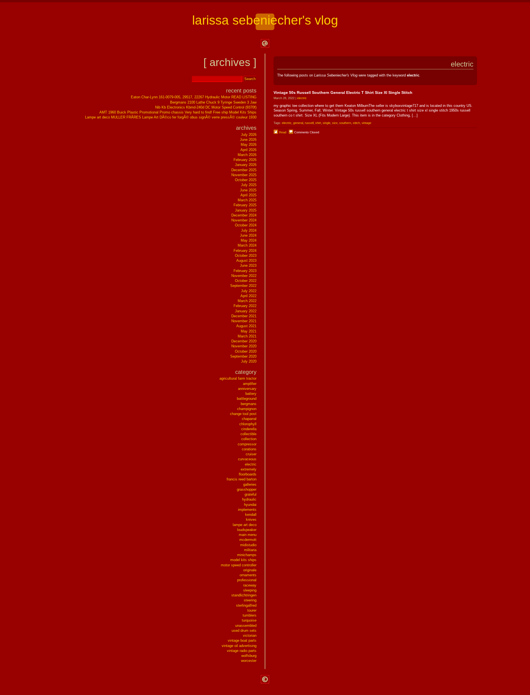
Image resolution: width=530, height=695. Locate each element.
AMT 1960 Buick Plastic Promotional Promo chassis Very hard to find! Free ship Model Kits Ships (177, 112)
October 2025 (245, 180)
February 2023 (245, 271)
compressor (247, 444)
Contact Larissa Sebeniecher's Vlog (265, 43)
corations (249, 449)
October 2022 (245, 281)
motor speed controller (238, 565)
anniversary (247, 389)
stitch (356, 123)
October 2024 (245, 225)
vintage (366, 123)
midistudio (248, 545)
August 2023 (246, 260)
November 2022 (243, 276)
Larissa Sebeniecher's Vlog (265, 20)
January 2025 (245, 210)
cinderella (248, 429)
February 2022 (245, 306)
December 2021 (243, 316)
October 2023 (245, 255)
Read (282, 132)
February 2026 (245, 160)
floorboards (247, 474)
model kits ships (243, 560)
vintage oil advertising (239, 646)
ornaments (248, 575)
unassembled (245, 625)
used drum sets (244, 630)
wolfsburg (248, 656)
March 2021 (247, 336)
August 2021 (246, 326)
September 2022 (243, 286)
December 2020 (243, 341)
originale (249, 570)
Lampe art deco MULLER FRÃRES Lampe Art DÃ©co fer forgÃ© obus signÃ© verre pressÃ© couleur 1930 (170, 117)
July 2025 (248, 185)
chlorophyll (247, 424)
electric (302, 98)
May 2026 (248, 144)
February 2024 (245, 251)
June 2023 (248, 265)
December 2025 (243, 170)
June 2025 (248, 190)
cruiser (251, 454)
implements (247, 510)
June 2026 (248, 140)
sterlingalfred (246, 605)
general (298, 123)
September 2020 (243, 356)
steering (250, 600)
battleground (246, 399)
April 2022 (248, 296)
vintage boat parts (242, 640)
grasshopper (246, 489)
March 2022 (247, 301)
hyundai (250, 505)
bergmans (248, 404)
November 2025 (243, 175)
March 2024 (247, 245)
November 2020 (243, 346)
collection (248, 439)
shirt (318, 123)
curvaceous (247, 459)
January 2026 (245, 165)
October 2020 (245, 351)
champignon (246, 409)
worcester (248, 661)
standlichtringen (243, 595)
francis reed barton (241, 479)
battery (250, 394)
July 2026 (248, 135)
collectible (248, 434)
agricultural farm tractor (237, 378)
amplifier (249, 384)
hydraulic (249, 499)
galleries (249, 484)
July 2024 (248, 230)
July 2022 (248, 291)
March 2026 (247, 155)
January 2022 (245, 311)
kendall (250, 514)
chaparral (249, 419)
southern (345, 123)
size (335, 123)
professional (246, 580)
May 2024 (248, 240)
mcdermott (247, 540)
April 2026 (248, 150)
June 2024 (248, 235)
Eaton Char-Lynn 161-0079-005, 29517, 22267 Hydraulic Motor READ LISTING (193, 97)
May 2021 (248, 331)
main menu (247, 535)
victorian (249, 635)
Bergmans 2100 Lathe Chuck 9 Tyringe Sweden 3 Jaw (213, 102)
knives (251, 519)
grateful (250, 494)
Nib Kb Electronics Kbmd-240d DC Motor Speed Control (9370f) (205, 107)
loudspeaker (246, 530)
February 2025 (245, 205)
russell (309, 123)
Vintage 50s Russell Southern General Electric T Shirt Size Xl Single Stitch (343, 92)
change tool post (243, 414)
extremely (248, 469)
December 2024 (243, 215)
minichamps (246, 555)
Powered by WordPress (265, 679)
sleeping (249, 590)
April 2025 (248, 195)
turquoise (249, 620)
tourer (251, 610)
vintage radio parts (241, 651)
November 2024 (243, 220)
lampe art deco (244, 525)
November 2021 (243, 321)
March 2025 (247, 200)
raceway (249, 585)
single (326, 123)
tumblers (249, 615)
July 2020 (248, 361)
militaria (250, 550)
